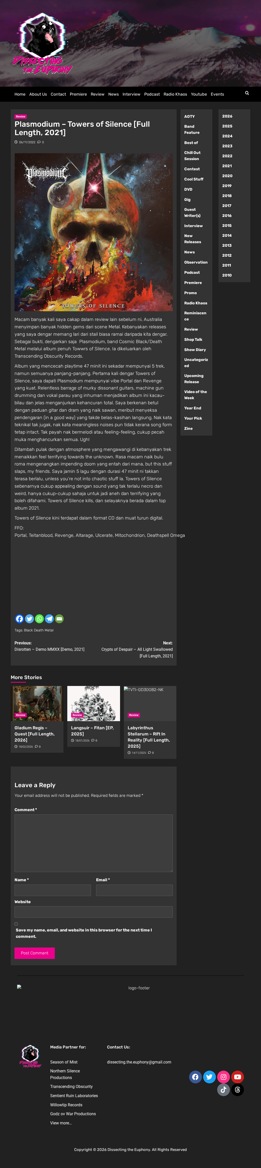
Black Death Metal (39, 630)
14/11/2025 (139, 753)
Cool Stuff (193, 179)
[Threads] (237, 1089)
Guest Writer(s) (192, 212)
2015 (227, 225)
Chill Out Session (192, 155)
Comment (26, 809)
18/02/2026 (26, 746)
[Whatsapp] (39, 618)
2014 (227, 235)
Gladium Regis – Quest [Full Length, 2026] (35, 734)
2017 (226, 205)
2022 (227, 156)
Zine (188, 428)
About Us (38, 94)
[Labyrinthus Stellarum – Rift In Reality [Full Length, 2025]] (150, 703)
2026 (227, 116)
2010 (227, 275)
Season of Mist (63, 1062)
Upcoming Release (194, 378)
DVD (188, 189)
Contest (192, 169)
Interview (131, 94)
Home (20, 94)
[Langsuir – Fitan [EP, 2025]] (93, 703)
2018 (227, 195)
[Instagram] (223, 1077)
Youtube (199, 94)
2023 (227, 146)
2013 (227, 245)
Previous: (49, 646)
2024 (227, 136)
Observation (196, 262)
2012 (227, 255)
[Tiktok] (223, 1089)
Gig (187, 199)
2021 (227, 166)
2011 (226, 265)
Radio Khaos (175, 94)
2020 (227, 176)
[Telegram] (49, 618)
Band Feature (192, 129)
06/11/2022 (27, 142)
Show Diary (195, 349)
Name (22, 879)
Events (217, 94)
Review (98, 94)
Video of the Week (195, 395)
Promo (190, 293)
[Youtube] (237, 1077)
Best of (191, 142)
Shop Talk (193, 339)
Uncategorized (196, 362)
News (113, 94)
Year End (192, 408)
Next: (137, 649)
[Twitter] (29, 618)
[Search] (247, 93)
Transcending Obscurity (71, 1086)
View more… (61, 1123)
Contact (58, 94)
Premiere (78, 94)
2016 (227, 215)
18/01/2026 (82, 740)
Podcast (152, 94)
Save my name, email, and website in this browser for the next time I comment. (84, 933)
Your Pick (193, 418)
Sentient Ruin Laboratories (74, 1095)
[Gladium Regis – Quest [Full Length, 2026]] (37, 703)
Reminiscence (195, 316)
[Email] (59, 618)
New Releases (192, 238)
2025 (227, 126)
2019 (227, 186)
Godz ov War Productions (73, 1113)
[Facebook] (19, 618)
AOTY (189, 116)
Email (103, 879)
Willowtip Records (66, 1104)
